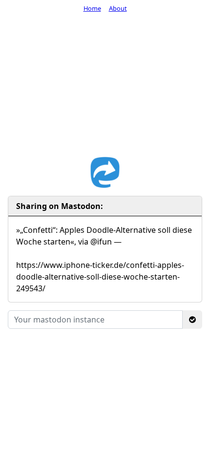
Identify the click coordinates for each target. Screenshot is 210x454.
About (118, 8)
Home (92, 8)
